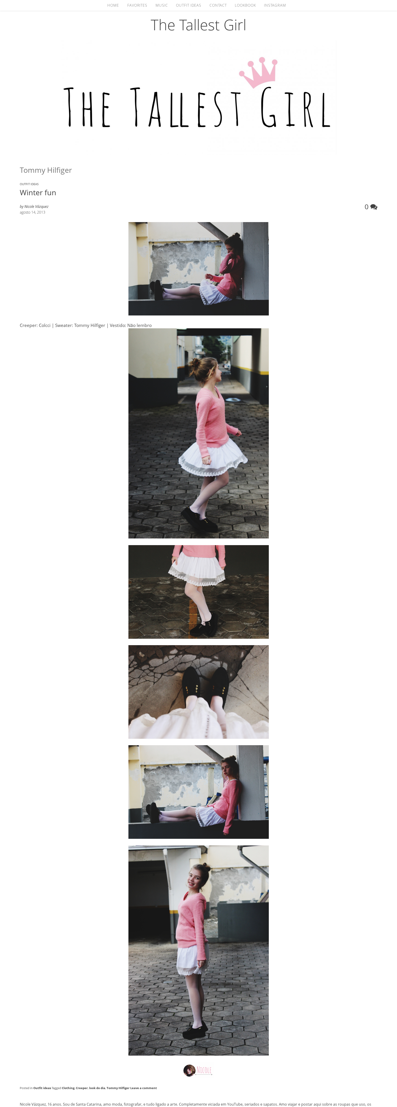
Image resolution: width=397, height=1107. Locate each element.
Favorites (137, 5)
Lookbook (245, 5)
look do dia (97, 1088)
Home (113, 5)
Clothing (68, 1088)
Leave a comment (143, 1088)
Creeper (82, 1088)
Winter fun (38, 192)
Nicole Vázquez (36, 206)
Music (162, 5)
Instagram (275, 5)
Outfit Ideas (188, 5)
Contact (218, 5)
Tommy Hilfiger (118, 1088)
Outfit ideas (29, 184)
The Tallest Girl (198, 25)
